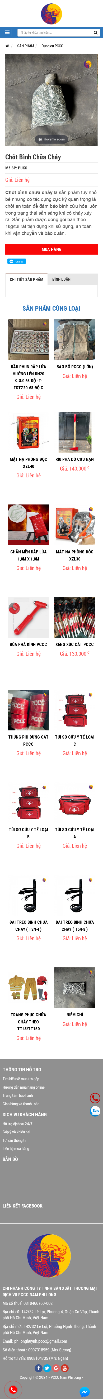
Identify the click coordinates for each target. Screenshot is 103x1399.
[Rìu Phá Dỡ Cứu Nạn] (74, 432)
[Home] (51, 13)
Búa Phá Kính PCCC (28, 644)
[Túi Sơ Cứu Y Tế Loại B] (28, 802)
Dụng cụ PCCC (52, 46)
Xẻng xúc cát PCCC (74, 644)
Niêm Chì (75, 1014)
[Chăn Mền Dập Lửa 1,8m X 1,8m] (28, 524)
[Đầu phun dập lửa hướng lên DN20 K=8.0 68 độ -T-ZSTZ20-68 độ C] (28, 339)
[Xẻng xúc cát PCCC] (74, 617)
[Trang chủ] (6, 46)
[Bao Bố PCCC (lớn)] (74, 339)
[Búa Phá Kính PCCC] (28, 617)
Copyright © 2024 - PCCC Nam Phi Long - (51, 1377)
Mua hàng (52, 249)
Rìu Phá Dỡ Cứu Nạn (74, 459)
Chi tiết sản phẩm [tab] (26, 279)
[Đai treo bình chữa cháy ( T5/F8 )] (74, 895)
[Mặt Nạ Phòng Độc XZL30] (74, 524)
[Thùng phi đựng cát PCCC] (28, 710)
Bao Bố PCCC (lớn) (75, 366)
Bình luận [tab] (61, 279)
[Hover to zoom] (51, 99)
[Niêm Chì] (74, 987)
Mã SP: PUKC (16, 167)
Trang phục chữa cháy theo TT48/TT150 (28, 1021)
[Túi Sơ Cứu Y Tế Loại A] (74, 802)
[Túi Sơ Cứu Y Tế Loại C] (74, 710)
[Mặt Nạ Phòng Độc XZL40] (28, 432)
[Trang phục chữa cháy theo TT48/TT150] (28, 987)
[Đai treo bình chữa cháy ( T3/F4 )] (28, 895)
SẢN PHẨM (25, 46)
